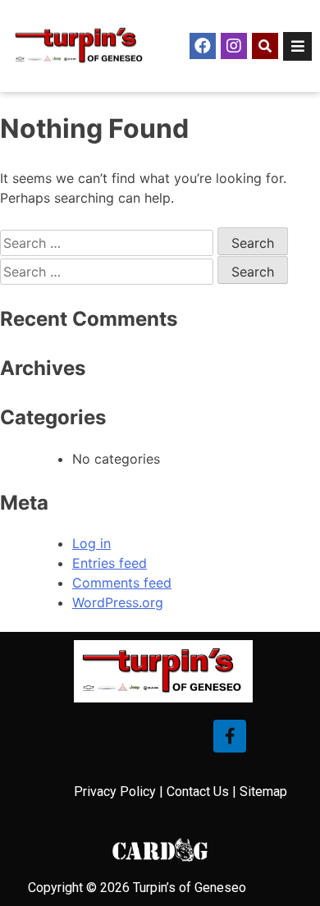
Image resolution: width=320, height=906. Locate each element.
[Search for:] (108, 243)
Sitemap (263, 791)
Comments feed (121, 582)
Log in (91, 543)
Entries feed (109, 563)
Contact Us (198, 791)
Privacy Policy (115, 791)
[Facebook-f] (229, 736)
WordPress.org (117, 602)
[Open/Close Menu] (297, 46)
